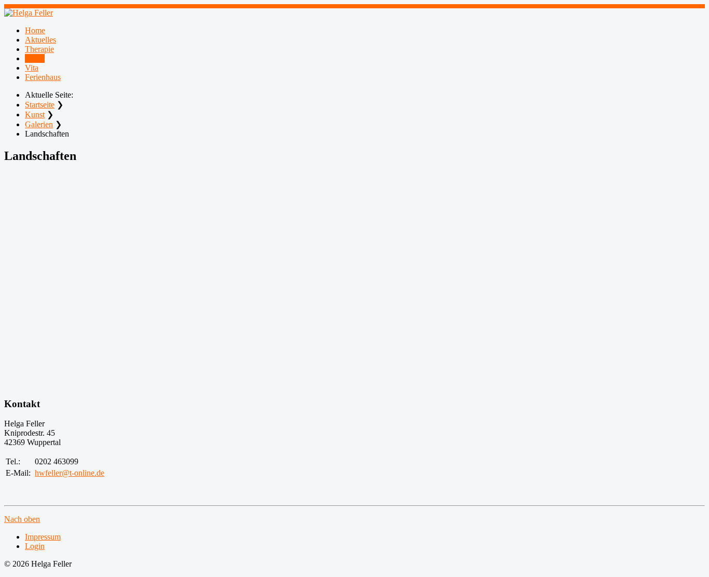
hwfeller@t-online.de (69, 472)
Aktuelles (40, 39)
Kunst (35, 58)
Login (35, 546)
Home (35, 30)
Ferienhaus (43, 77)
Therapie (39, 49)
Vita (31, 67)
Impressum (43, 536)
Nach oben (22, 519)
